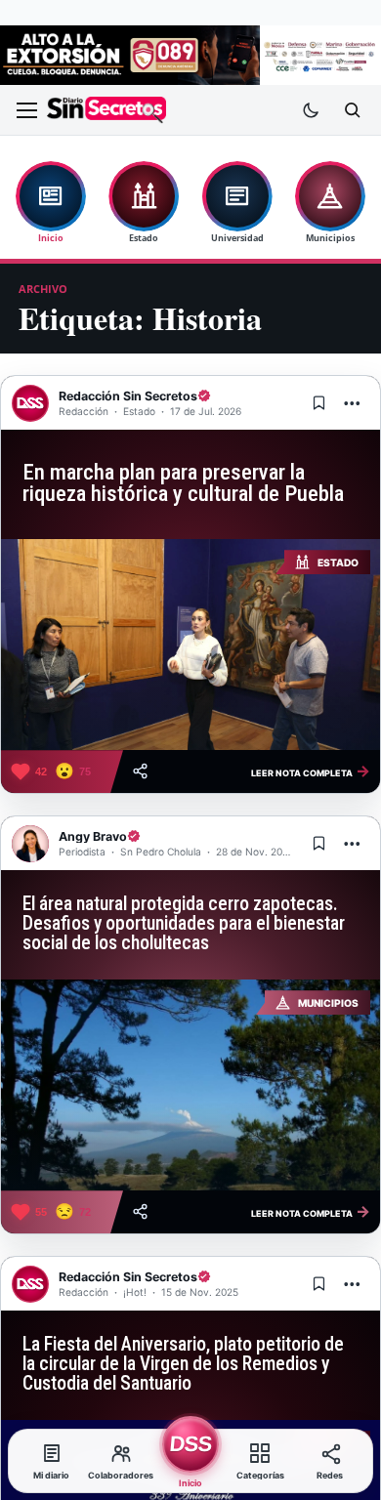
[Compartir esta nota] (140, 771)
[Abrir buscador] (351, 110)
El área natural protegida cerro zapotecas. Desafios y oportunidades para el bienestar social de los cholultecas (183, 923)
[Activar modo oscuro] (310, 110)
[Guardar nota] (318, 403)
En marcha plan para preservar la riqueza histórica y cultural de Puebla (183, 483)
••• (352, 403)
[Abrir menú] (26, 110)
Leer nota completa (310, 770)
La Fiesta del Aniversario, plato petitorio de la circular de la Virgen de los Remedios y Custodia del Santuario (183, 1364)
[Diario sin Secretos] (106, 110)
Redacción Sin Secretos (128, 396)
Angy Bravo (93, 836)
